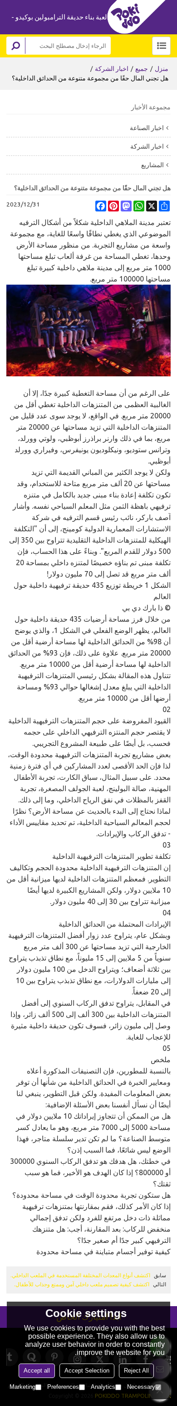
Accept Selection (86, 1370)
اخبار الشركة (111, 68)
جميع (141, 68)
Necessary (141, 1386)
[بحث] (15, 45)
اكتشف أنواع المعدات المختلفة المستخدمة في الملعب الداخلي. (80, 1275)
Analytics (103, 1386)
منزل (161, 68)
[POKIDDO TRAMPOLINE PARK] (139, 17)
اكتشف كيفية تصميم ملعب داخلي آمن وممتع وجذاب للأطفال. (81, 1284)
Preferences (63, 1386)
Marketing (22, 1386)
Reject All (136, 1370)
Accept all (37, 1370)
